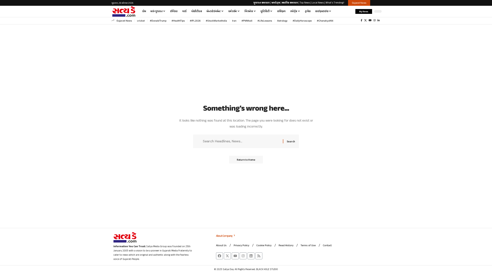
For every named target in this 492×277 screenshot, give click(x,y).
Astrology (282, 20)
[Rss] (258, 255)
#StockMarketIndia (216, 20)
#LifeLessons (265, 20)
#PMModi (247, 20)
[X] (365, 20)
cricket (141, 20)
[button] (350, 11)
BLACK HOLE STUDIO (267, 269)
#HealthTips (178, 20)
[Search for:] (241, 141)
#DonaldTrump (158, 20)
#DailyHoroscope (302, 20)
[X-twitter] (227, 255)
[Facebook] (361, 20)
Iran (234, 20)
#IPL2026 (195, 20)
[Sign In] (377, 3)
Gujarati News (124, 20)
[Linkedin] (251, 255)
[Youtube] (235, 255)
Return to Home (246, 159)
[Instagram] (374, 20)
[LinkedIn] (378, 20)
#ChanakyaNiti (325, 20)
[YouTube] (370, 20)
